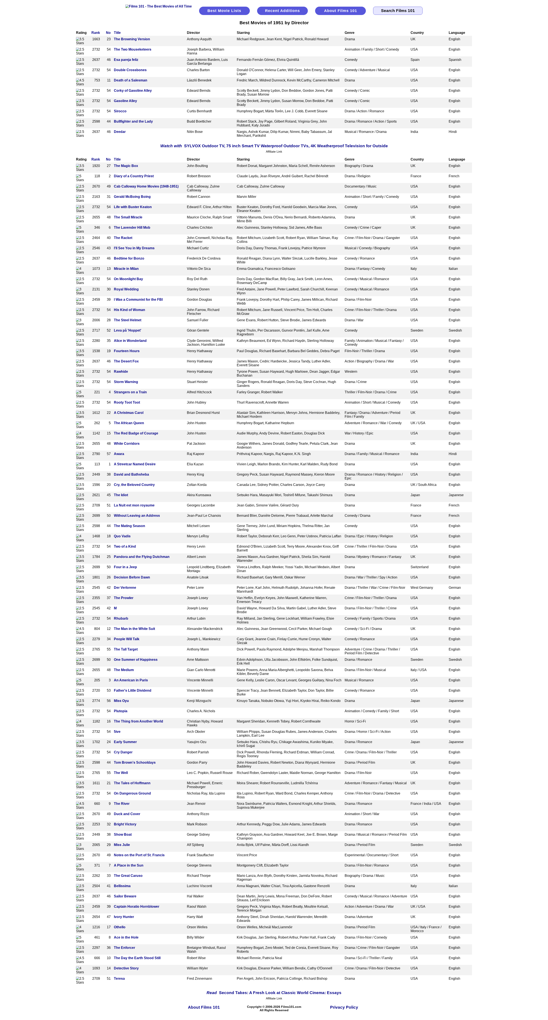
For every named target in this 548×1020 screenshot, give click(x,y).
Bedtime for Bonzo (129, 258)
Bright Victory (125, 824)
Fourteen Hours (127, 351)
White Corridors (127, 443)
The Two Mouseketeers (132, 49)
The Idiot (121, 495)
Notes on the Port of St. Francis (139, 855)
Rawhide (121, 371)
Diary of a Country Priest (134, 176)
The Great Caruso (128, 875)
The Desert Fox (126, 361)
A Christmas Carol (128, 413)
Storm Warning (126, 382)
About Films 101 (340, 11)
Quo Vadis (122, 536)
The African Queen (129, 423)
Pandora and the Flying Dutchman (142, 557)
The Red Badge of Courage (136, 433)
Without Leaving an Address (137, 515)
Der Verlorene (125, 587)
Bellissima (122, 886)
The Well (121, 773)
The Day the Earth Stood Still (137, 958)
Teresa (119, 978)
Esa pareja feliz (126, 60)
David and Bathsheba (131, 474)
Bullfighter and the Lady (133, 121)
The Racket (123, 238)
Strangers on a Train (130, 392)
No (108, 33)
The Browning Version (132, 39)
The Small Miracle (128, 217)
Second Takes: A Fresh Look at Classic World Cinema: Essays (274, 992)
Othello (119, 927)
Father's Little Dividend (132, 690)
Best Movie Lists (224, 11)
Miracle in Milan (126, 268)
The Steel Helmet (127, 320)
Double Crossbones (130, 70)
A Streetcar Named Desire (135, 464)
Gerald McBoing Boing (132, 196)
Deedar (120, 132)
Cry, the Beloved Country (134, 485)
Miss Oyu (121, 701)
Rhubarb (121, 618)
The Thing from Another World (138, 721)
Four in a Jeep (125, 567)
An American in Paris (131, 680)
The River (122, 803)
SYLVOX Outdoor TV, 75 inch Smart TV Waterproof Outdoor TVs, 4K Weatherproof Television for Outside (274, 146)
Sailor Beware (125, 896)
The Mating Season (129, 526)
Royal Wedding (126, 289)
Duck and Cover (127, 814)
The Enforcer (124, 947)
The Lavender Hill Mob (132, 227)
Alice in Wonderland (130, 341)
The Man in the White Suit (134, 629)
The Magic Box (126, 166)
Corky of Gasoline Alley (133, 90)
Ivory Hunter (124, 917)
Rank (95, 33)
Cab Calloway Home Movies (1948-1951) (146, 186)
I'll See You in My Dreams (134, 248)
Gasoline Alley (125, 101)
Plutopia (120, 711)
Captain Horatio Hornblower (136, 906)
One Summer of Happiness (136, 659)
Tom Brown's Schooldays (135, 762)
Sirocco (120, 111)
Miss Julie (122, 845)
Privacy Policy (344, 1007)
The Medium (124, 670)
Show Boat (123, 834)
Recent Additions (282, 11)
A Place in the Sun (128, 865)
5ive (117, 731)
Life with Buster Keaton (133, 207)
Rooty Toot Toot (127, 402)
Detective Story (126, 968)
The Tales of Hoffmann (132, 783)
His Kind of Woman (129, 310)
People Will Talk (126, 639)
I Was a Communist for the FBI (138, 299)
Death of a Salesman (130, 80)
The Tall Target (126, 649)
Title (117, 33)
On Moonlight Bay (128, 279)
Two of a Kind (125, 546)
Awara (119, 454)
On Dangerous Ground (132, 793)
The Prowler (123, 598)
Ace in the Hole (126, 937)
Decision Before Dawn (132, 577)
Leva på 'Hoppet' (127, 330)
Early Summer (125, 742)
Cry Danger (123, 752)
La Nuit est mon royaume (134, 505)
